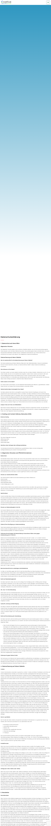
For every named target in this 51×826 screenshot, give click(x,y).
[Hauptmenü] (48, 2)
